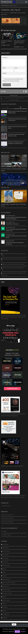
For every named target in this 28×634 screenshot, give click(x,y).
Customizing (5, 562)
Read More (23, 631)
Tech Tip (4, 603)
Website (4, 73)
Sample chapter (6, 600)
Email (16, 68)
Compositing (5, 558)
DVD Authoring (5, 565)
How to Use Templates (7, 521)
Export (4, 572)
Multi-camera (5, 586)
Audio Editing (5, 548)
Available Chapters (6, 534)
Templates (4, 607)
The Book (4, 531)
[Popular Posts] (20, 107)
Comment (5, 57)
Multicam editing (6, 589)
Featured (4, 575)
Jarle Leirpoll (5, 12)
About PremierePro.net (7, 514)
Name (4, 68)
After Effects (5, 544)
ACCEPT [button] (17, 631)
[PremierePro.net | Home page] (10, 2)
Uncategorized (5, 614)
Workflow (4, 617)
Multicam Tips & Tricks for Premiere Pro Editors (13, 264)
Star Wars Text (5, 187)
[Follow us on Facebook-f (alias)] (23, 91)
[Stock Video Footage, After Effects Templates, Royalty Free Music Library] (8, 433)
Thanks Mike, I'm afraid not (12, 224)
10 (25, 34)
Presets (4, 596)
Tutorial (4, 610)
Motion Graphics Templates (8, 582)
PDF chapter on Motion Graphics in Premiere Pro (19, 42)
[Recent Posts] (7, 107)
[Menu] (26, 2)
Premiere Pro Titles (6, 593)
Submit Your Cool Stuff (7, 518)
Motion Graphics (6, 579)
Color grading (5, 555)
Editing (4, 568)
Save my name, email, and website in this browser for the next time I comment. (13, 80)
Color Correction (6, 551)
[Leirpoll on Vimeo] (26, 91)
